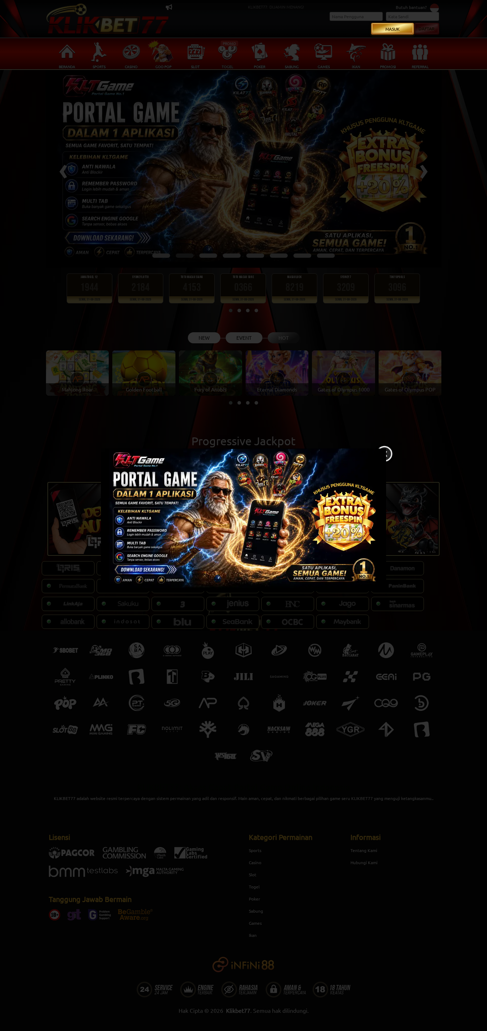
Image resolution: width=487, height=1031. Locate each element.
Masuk (392, 29)
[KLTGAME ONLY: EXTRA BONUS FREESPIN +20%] (243, 519)
